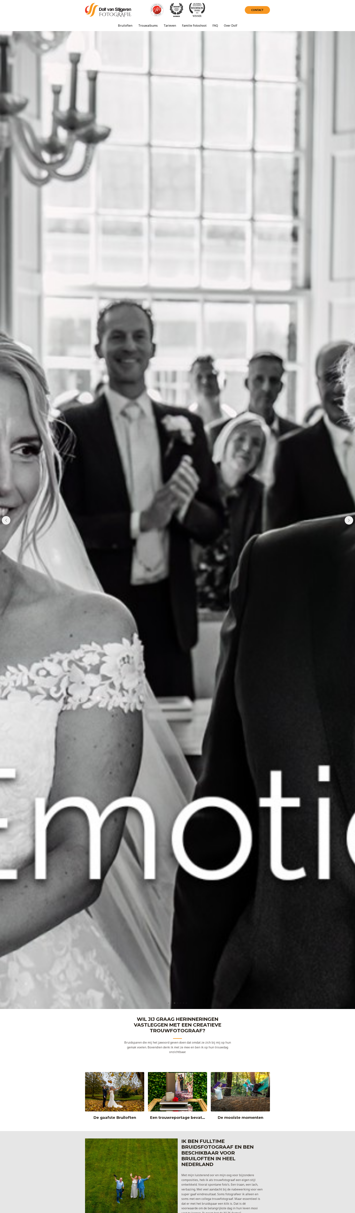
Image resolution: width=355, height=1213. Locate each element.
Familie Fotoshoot (194, 25)
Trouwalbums (148, 25)
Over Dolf (230, 25)
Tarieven (170, 25)
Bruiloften (125, 25)
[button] (168, 1003)
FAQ (215, 25)
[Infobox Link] (114, 1098)
